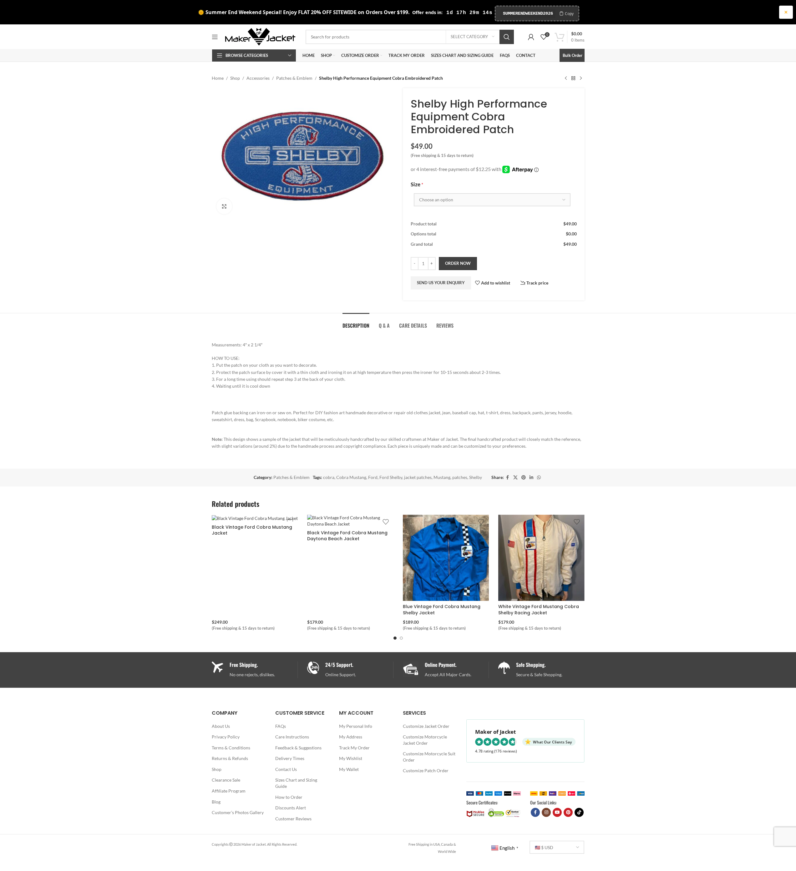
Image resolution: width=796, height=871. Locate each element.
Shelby (475, 477)
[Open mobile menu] (215, 37)
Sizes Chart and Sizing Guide (296, 783)
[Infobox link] (350, 670)
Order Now (458, 263)
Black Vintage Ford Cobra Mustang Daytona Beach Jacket (347, 536)
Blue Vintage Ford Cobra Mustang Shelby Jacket (441, 609)
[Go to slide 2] (401, 638)
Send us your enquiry (441, 282)
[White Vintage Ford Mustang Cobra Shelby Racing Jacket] (541, 558)
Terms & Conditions (231, 747)
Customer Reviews (293, 818)
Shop (235, 78)
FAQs (280, 726)
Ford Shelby (390, 477)
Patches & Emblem (294, 78)
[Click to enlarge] (224, 206)
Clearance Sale (226, 780)
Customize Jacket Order (426, 726)
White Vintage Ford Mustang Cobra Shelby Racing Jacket (538, 609)
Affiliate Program (229, 790)
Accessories (258, 78)
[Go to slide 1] (395, 638)
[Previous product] (566, 78)
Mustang (441, 477)
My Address (350, 736)
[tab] (355, 322)
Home (218, 78)
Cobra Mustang (351, 477)
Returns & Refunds (230, 758)
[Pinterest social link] (524, 477)
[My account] (531, 37)
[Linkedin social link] (531, 477)
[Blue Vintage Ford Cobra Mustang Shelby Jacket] (446, 558)
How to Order (288, 797)
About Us (221, 726)
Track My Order (354, 747)
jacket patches (418, 477)
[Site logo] (260, 36)
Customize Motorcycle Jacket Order (425, 740)
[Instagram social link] (546, 812)
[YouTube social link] (557, 812)
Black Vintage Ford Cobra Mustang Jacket (252, 530)
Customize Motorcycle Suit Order (429, 757)
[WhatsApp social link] (539, 477)
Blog (216, 801)
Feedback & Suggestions (298, 747)
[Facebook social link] (507, 477)
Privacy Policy (226, 736)
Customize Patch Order (426, 770)
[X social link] (515, 477)
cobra (328, 477)
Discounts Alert (290, 807)
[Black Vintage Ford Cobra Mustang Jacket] (255, 518)
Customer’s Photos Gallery (238, 812)
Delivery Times (289, 758)
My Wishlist (350, 758)
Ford (373, 477)
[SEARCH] (506, 37)
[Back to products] (573, 78)
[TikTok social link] (579, 812)
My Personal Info (355, 726)
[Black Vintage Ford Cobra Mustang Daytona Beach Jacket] (350, 521)
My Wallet (349, 769)
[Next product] (581, 78)
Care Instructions (292, 736)
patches (459, 477)
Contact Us (286, 769)
